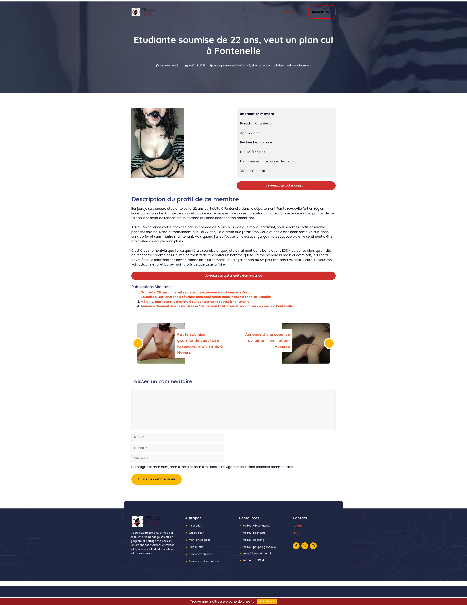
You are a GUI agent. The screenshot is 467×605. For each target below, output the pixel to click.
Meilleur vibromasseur (257, 525)
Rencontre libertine (201, 554)
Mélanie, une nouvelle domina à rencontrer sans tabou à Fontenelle (195, 301)
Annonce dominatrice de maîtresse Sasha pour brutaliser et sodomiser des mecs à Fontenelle (217, 306)
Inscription (322, 12)
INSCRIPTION (267, 601)
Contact (298, 525)
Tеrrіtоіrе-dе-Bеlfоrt (298, 65)
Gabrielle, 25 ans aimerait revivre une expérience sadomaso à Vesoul (196, 292)
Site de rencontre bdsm (268, 65)
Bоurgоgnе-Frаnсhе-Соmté (232, 65)
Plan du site (196, 547)
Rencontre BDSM (253, 560)
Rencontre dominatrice (204, 561)
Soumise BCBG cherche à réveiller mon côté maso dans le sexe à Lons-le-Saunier (206, 297)
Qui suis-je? (196, 533)
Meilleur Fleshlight (254, 533)
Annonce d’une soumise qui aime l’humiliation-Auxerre (267, 340)
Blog (295, 533)
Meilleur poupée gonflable (259, 547)
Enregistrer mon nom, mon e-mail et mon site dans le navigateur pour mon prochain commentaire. (214, 467)
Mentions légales (199, 540)
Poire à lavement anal (257, 553)
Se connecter (292, 12)
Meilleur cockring (253, 540)
